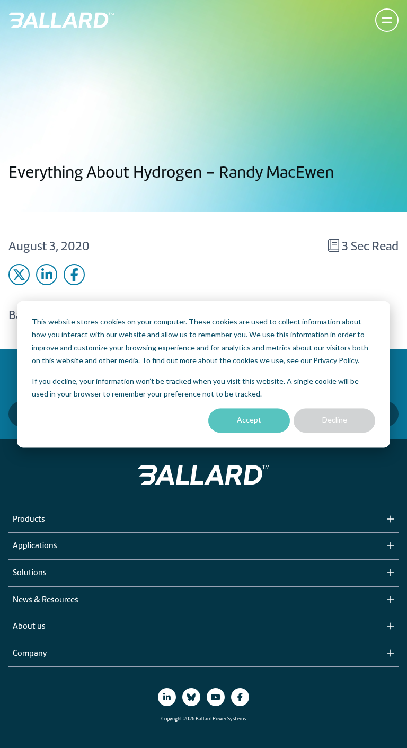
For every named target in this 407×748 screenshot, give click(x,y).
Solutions (30, 573)
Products (29, 519)
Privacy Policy (335, 360)
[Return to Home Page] (61, 20)
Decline (334, 420)
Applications (35, 546)
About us (29, 626)
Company (30, 653)
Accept (249, 420)
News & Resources (45, 600)
